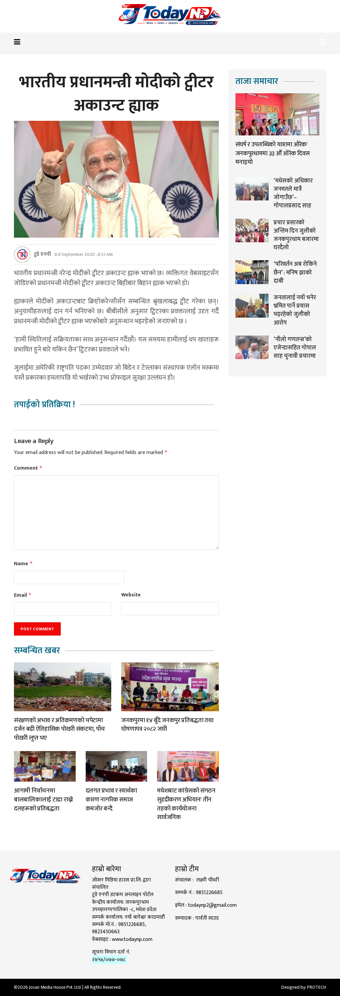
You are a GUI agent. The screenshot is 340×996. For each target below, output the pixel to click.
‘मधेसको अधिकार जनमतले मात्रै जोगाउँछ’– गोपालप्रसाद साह (293, 193)
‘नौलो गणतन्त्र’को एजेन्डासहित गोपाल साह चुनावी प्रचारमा (295, 348)
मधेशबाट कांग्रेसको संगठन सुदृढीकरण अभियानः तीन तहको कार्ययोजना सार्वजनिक (186, 804)
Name (23, 563)
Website (131, 595)
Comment (28, 468)
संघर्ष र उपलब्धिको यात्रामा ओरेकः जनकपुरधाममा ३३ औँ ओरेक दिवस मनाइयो (272, 153)
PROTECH (316, 987)
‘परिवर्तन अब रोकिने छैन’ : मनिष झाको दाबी (295, 272)
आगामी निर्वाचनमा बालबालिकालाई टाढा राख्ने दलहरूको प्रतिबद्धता (43, 799)
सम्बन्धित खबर (37, 651)
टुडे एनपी (42, 254)
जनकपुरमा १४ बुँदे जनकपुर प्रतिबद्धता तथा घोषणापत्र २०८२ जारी (167, 724)
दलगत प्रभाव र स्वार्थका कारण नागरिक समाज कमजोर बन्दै (111, 799)
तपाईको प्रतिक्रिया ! (44, 405)
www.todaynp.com (132, 939)
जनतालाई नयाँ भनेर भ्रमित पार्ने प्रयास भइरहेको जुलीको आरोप (295, 310)
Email (23, 595)
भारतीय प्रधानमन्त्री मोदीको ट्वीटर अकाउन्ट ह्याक (116, 93)
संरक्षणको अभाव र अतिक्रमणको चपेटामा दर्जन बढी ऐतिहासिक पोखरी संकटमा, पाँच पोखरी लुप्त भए (59, 729)
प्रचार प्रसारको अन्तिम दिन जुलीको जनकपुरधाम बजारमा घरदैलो (296, 235)
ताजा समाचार (256, 81)
